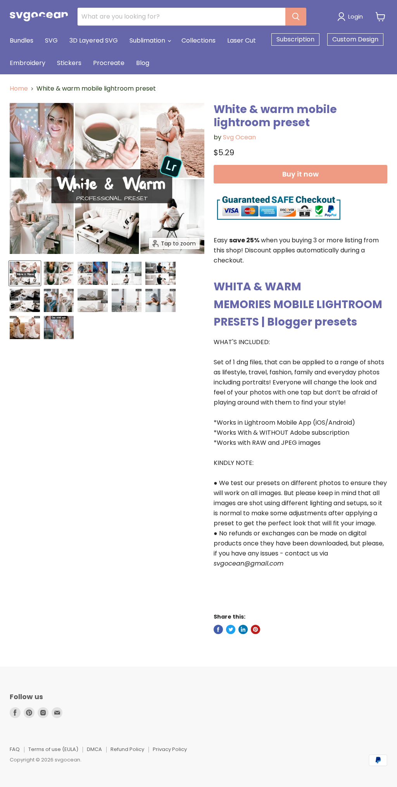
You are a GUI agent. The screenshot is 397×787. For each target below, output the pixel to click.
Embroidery (27, 62)
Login (355, 16)
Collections (198, 40)
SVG (51, 40)
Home (19, 88)
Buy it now (300, 174)
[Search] (295, 17)
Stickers (69, 62)
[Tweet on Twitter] (230, 629)
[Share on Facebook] (218, 629)
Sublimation (148, 40)
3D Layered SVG (93, 40)
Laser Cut (241, 40)
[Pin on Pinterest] (255, 629)
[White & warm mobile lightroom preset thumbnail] (25, 273)
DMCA (94, 749)
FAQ (15, 749)
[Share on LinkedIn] (243, 629)
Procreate (108, 62)
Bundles (21, 40)
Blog (142, 62)
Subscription (295, 39)
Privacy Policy (170, 749)
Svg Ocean (239, 137)
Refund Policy (127, 749)
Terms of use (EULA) (53, 749)
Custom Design (355, 39)
